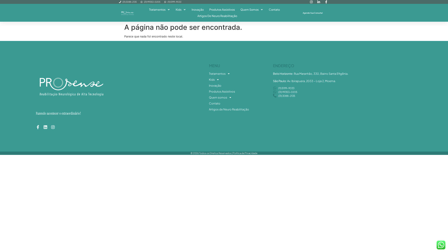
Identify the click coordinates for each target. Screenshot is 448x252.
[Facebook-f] (38, 127)
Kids (178, 9)
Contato (274, 9)
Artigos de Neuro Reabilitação (217, 16)
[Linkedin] (45, 127)
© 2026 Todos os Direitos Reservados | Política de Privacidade (224, 153)
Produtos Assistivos (222, 9)
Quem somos (249, 9)
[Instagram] (53, 127)
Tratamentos (157, 9)
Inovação (198, 9)
